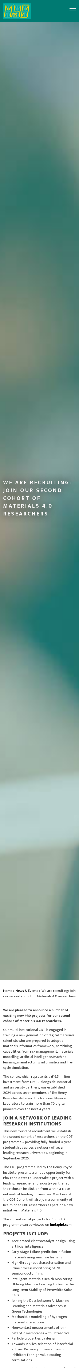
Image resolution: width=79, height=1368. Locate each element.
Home (7, 991)
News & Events (27, 991)
